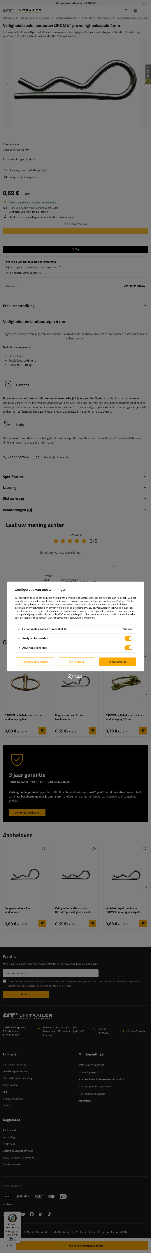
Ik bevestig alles (117, 662)
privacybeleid (114, 604)
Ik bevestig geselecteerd (35, 662)
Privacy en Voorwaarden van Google (103, 607)
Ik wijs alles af (76, 662)
